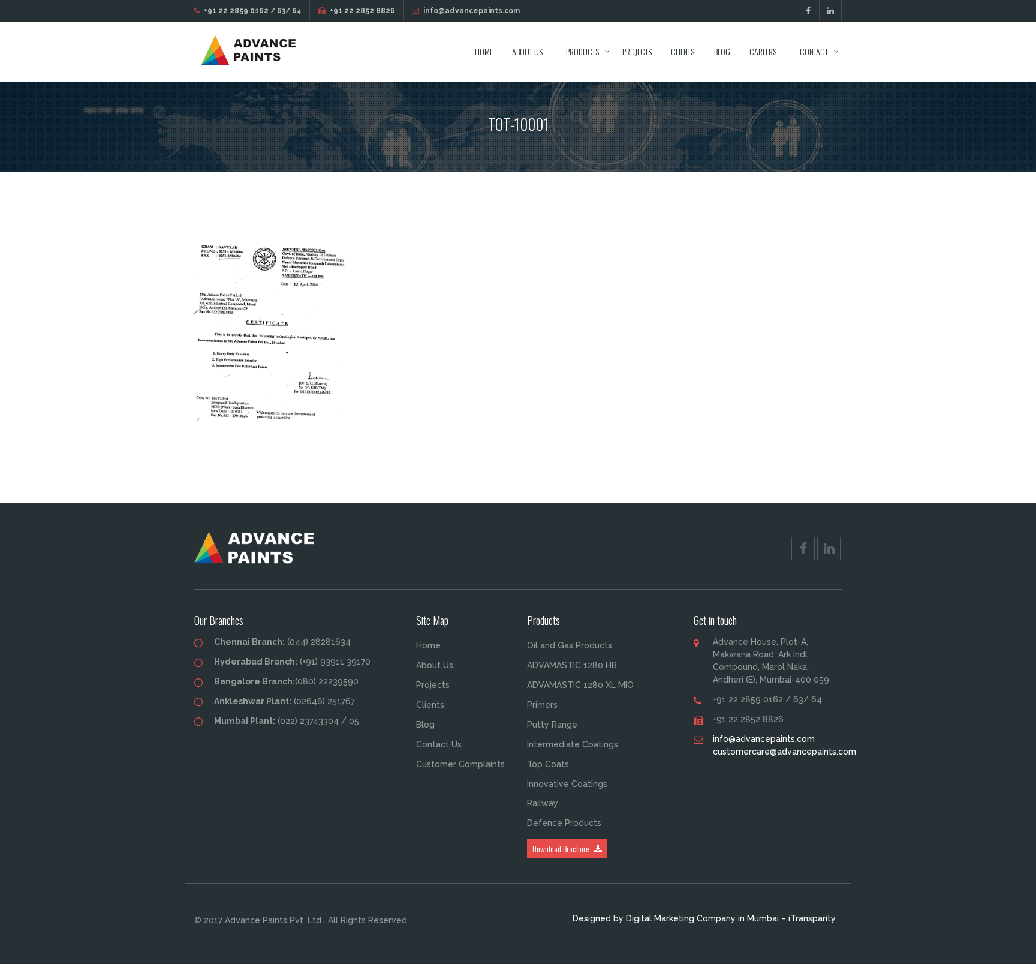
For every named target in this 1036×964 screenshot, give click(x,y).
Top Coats (548, 764)
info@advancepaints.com (471, 11)
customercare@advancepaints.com (784, 751)
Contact (814, 51)
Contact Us (439, 744)
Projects (637, 51)
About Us (527, 51)
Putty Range (552, 724)
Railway (542, 803)
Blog (722, 51)
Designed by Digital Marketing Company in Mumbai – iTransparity (704, 918)
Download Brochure (561, 848)
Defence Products (564, 823)
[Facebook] (808, 11)
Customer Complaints (460, 764)
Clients (682, 51)
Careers (762, 51)
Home (484, 51)
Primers (542, 705)
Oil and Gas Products (569, 645)
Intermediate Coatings (572, 744)
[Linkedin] (831, 11)
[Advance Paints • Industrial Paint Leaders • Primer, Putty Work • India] (252, 52)
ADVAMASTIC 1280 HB (572, 665)
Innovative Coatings (567, 784)
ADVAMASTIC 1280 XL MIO (580, 685)
